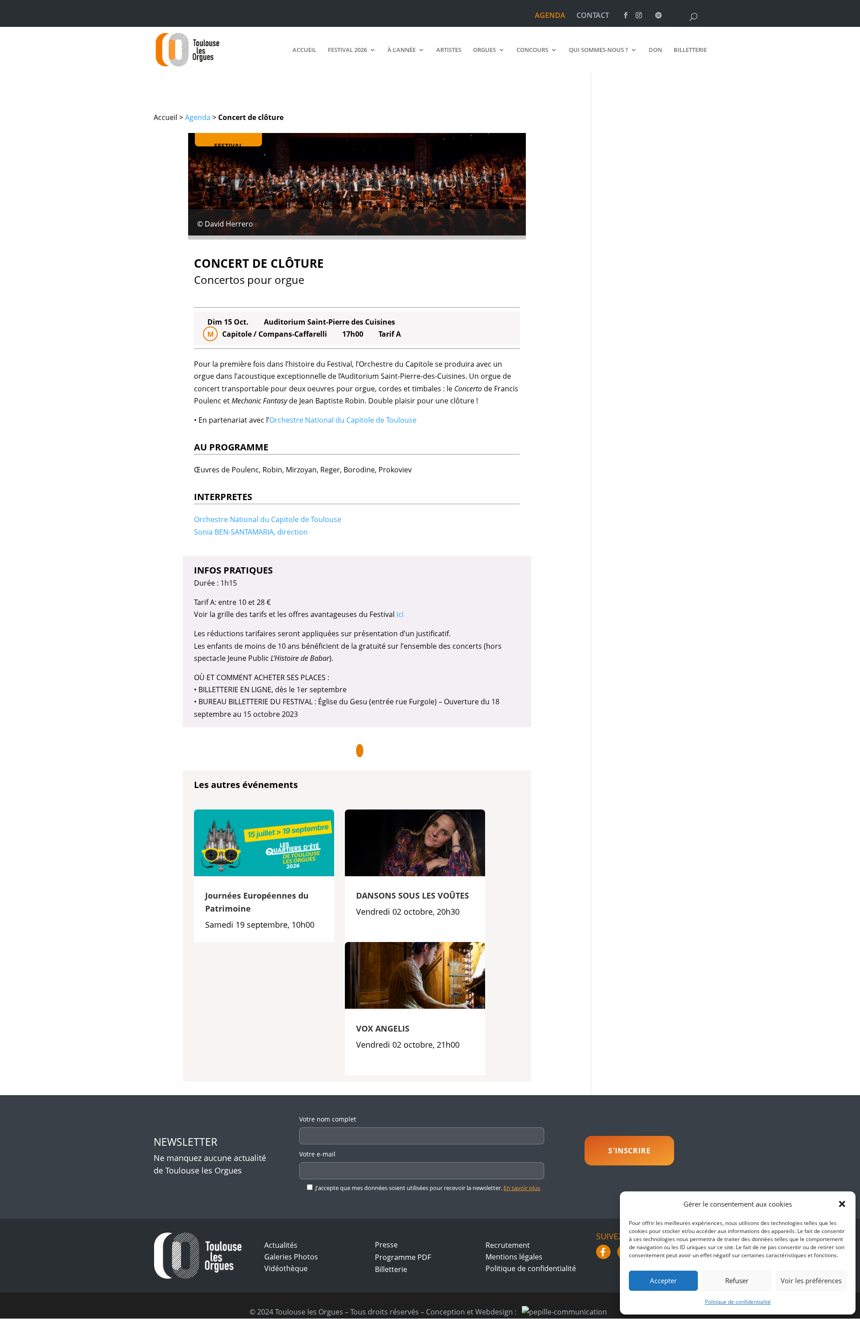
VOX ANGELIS (382, 1028)
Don (655, 50)
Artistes (448, 50)
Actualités (280, 1245)
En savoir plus (521, 1188)
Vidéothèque (286, 1268)
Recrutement (508, 1245)
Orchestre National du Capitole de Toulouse (343, 420)
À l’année (401, 50)
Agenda (198, 117)
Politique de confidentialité (738, 1302)
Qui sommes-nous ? (598, 50)
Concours (532, 50)
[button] (842, 1203)
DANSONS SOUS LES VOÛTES (412, 895)
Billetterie (690, 50)
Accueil (304, 50)
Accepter (663, 1280)
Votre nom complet (327, 1119)
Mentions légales (514, 1257)
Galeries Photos (291, 1257)
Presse (386, 1245)
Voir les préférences (811, 1280)
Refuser (736, 1280)
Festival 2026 (347, 50)
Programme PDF (403, 1257)
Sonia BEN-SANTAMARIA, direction (251, 532)
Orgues (484, 50)
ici (400, 614)
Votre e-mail (317, 1154)
